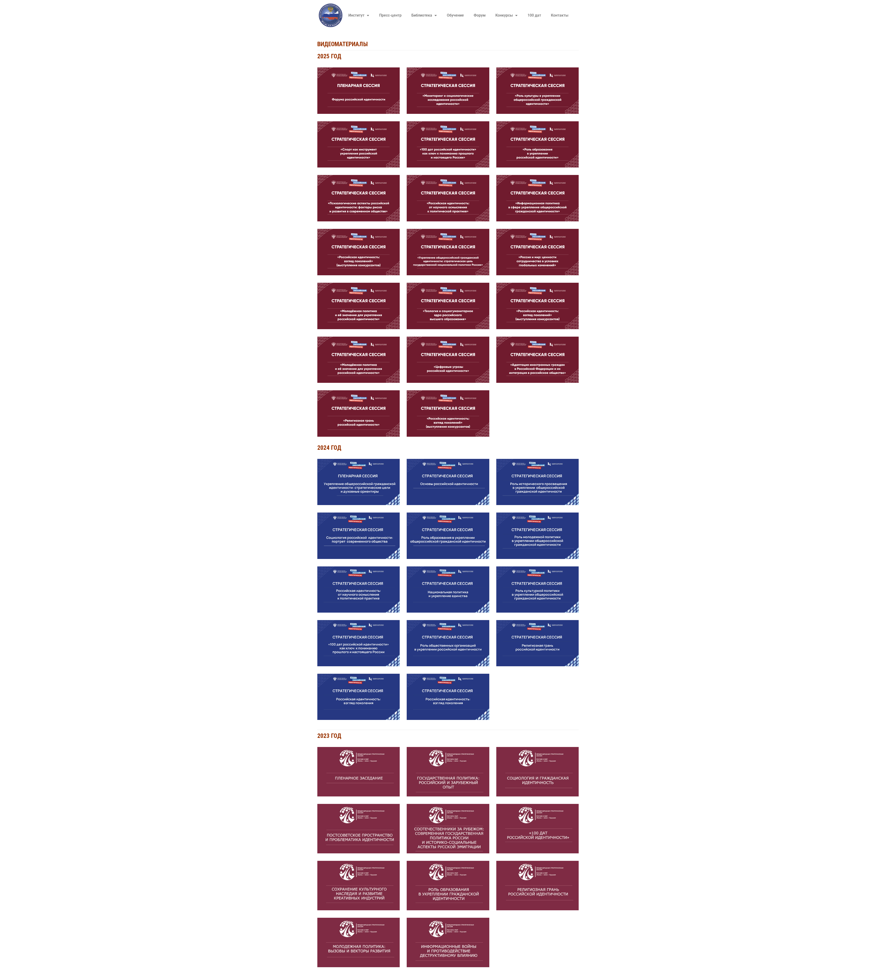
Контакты (559, 15)
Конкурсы (504, 15)
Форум (480, 15)
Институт (356, 15)
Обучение (455, 15)
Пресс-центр (390, 15)
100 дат (534, 15)
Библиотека (421, 15)
